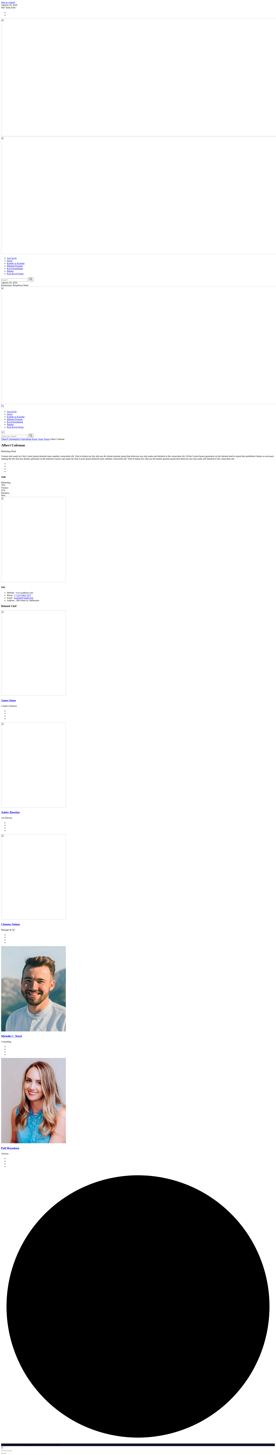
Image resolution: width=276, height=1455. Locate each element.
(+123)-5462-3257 (22, 595)
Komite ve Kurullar (16, 263)
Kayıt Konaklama (15, 268)
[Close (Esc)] (2, 1450)
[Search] (2, 407)
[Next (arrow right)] (5, 1453)
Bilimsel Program (15, 266)
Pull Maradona (10, 1148)
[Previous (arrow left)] (2, 1453)
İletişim (10, 271)
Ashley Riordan (10, 812)
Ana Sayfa (12, 258)
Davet (9, 261)
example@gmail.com (23, 598)
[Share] (5, 1450)
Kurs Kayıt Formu (15, 273)
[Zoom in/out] (11, 1450)
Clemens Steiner (10, 924)
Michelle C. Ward (11, 1036)
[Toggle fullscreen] (8, 1450)
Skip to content (8, 2)
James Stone (8, 700)
